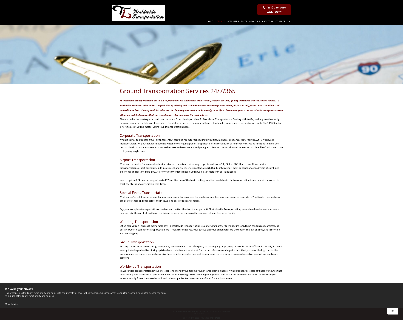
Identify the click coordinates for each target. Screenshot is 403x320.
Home (210, 21)
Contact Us (282, 21)
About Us (254, 21)
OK (392, 311)
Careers (267, 21)
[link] (267, 21)
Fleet (244, 21)
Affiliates (233, 21)
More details (11, 304)
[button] (274, 9)
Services (220, 21)
